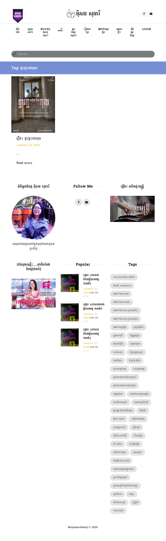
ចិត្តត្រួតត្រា (134, 335)
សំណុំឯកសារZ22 (121, 461)
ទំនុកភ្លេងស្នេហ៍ (136, 352)
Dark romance (122, 285)
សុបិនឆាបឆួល (119, 452)
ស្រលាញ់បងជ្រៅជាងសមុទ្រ (125, 486)
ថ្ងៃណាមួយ (135, 344)
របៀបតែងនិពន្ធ (138, 419)
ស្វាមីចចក (117, 494)
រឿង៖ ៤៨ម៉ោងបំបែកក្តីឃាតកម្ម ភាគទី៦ (91, 279)
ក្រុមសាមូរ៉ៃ (118, 335)
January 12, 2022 (28, 145)
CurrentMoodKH (124, 277)
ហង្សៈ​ (131, 494)
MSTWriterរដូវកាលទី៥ (125, 319)
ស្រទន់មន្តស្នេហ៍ (120, 477)
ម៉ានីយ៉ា (142, 410)
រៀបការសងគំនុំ (120, 436)
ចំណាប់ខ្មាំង (118, 344)
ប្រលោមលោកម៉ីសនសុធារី (124, 377)
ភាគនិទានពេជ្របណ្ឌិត (139, 394)
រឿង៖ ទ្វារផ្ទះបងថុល (28, 138)
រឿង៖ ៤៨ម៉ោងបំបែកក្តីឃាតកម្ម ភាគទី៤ (91, 334)
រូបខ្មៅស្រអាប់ (119, 427)
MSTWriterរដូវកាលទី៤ (125, 310)
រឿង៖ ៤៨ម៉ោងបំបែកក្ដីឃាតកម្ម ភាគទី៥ (93, 306)
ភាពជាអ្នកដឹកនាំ (141, 402)
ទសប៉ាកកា (118, 352)
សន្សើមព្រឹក (134, 444)
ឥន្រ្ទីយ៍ (135, 502)
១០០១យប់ (118, 511)
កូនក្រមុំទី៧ (138, 327)
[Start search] (14, 54)
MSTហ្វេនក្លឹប (119, 327)
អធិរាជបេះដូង (119, 502)
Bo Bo (94, 293)
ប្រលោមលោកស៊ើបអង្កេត (124, 385)
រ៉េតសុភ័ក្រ (138, 436)
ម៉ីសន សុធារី (118, 419)
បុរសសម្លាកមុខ (119, 369)
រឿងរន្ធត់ (136, 427)
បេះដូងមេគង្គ (139, 369)
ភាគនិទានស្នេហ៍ (120, 402)
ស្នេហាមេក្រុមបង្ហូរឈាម (123, 469)
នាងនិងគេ (117, 361)
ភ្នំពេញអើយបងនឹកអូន (122, 410)
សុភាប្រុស (137, 452)
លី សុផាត (117, 444)
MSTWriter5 (121, 294)
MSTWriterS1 (121, 302)
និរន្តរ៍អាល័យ (134, 361)
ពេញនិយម (118, 394)
